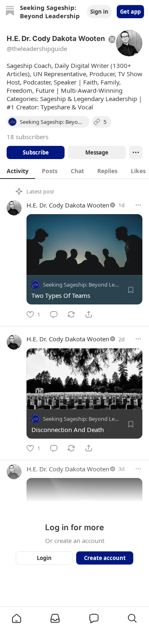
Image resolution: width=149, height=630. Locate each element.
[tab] (17, 170)
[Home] (10, 12)
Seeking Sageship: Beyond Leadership (89, 284)
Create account (105, 558)
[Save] (130, 290)
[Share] (89, 314)
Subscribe (36, 152)
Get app (130, 11)
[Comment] (54, 314)
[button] (16, 618)
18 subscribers (27, 137)
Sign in (99, 11)
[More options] (138, 205)
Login (44, 558)
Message (96, 152)
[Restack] (71, 314)
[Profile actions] (135, 152)
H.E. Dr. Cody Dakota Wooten (67, 205)
